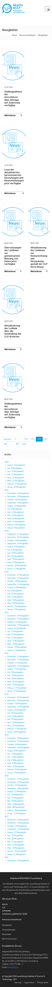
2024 (6, 531)
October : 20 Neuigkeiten (17, 744)
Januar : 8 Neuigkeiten (16, 528)
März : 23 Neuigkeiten (16, 685)
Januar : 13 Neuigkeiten (16, 772)
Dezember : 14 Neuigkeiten (18, 820)
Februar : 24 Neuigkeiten (17, 647)
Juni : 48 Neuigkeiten (15, 838)
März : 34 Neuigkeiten (16, 603)
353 (32, 439)
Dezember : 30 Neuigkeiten (18, 615)
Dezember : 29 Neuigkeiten (18, 738)
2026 (6, 462)
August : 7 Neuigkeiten (16, 546)
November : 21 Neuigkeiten (18, 741)
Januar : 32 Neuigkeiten (16, 691)
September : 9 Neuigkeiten (17, 502)
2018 (6, 776)
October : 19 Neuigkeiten (17, 499)
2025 (6, 490)
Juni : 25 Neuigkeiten (15, 634)
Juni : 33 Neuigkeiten (15, 798)
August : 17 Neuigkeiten (16, 669)
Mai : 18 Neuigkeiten (15, 556)
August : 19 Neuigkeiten (16, 587)
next (24, 444)
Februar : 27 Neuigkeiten (17, 728)
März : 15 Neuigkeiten (16, 521)
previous (7, 439)
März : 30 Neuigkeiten (16, 848)
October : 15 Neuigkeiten (17, 663)
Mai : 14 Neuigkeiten (15, 515)
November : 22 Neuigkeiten (18, 619)
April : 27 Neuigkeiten (15, 641)
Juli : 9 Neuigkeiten (14, 590)
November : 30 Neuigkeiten (18, 700)
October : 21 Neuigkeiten (17, 622)
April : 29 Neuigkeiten (15, 722)
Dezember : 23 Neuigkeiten (18, 860)
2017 (6, 816)
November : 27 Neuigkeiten (18, 659)
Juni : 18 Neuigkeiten (15, 471)
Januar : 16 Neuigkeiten (16, 732)
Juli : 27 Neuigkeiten (15, 631)
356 (5, 444)
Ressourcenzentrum (27, 35)
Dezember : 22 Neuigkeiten (18, 493)
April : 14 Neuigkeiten (15, 518)
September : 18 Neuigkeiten (18, 747)
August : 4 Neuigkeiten (16, 465)
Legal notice (29, 982)
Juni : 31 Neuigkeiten (15, 594)
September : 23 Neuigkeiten (18, 666)
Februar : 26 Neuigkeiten (17, 851)
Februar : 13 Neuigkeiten (17, 484)
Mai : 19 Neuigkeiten (15, 760)
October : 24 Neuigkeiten (17, 826)
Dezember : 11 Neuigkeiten (18, 575)
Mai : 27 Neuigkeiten (15, 841)
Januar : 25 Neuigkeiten (16, 813)
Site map (17, 982)
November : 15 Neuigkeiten (18, 578)
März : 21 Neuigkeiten (16, 766)
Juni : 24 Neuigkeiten (15, 716)
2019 (6, 735)
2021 (6, 653)
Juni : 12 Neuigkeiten (15, 512)
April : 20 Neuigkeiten (15, 477)
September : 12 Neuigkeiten (18, 584)
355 (45, 439)
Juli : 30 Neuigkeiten (15, 672)
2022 (6, 612)
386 (17, 444)
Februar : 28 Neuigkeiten (17, 606)
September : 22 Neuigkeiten (18, 625)
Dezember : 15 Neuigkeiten (18, 779)
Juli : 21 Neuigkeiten (15, 835)
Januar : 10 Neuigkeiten (16, 487)
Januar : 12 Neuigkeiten (16, 609)
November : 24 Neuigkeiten (18, 823)
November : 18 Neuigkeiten (18, 537)
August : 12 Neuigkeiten (16, 791)
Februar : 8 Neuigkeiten (16, 524)
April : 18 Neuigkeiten (15, 600)
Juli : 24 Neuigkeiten (15, 794)
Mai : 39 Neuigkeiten (15, 801)
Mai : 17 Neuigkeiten (15, 637)
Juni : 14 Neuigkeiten (15, 757)
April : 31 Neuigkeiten (15, 804)
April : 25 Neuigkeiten (15, 681)
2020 (6, 694)
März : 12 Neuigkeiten (16, 481)
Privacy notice (42, 982)
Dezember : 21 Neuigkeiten (18, 534)
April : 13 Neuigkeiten (15, 559)
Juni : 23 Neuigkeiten (15, 675)
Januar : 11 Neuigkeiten (16, 568)
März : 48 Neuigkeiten (16, 807)
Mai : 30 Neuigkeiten (15, 719)
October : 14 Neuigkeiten (17, 540)
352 (25, 439)
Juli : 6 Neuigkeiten (14, 468)
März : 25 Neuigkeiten (16, 644)
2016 (6, 857)
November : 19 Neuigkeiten (18, 782)
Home (14, 35)
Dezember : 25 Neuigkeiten (18, 697)
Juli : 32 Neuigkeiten (15, 713)
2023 (6, 572)
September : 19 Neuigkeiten (18, 829)
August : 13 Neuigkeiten (16, 506)
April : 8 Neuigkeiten (15, 763)
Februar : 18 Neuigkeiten (17, 565)
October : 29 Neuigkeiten (17, 581)
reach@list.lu (13, 967)
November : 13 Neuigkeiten (18, 496)
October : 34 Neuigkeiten (17, 703)
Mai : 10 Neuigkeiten (15, 474)
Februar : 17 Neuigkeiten (17, 688)
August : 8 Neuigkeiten (16, 750)
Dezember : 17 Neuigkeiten (18, 656)
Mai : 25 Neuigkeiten (15, 597)
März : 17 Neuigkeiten (15, 562)
